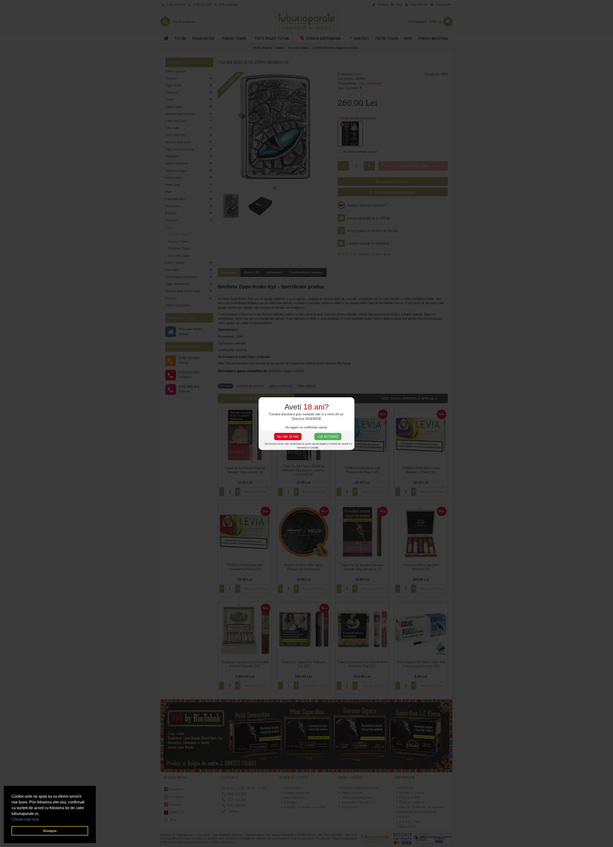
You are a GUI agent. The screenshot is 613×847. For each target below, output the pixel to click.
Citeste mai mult (25, 819)
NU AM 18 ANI (288, 436)
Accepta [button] (50, 831)
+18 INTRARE (328, 436)
